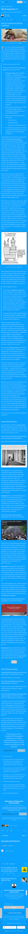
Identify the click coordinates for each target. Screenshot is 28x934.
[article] (14, 871)
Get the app (21, 927)
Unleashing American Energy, (13, 139)
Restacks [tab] (11, 845)
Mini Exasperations (6, 6)
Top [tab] (3, 863)
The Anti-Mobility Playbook (9, 868)
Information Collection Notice (15, 818)
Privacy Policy (16, 919)
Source (20, 43)
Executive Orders (10, 73)
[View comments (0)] (7, 19)
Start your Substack (10, 927)
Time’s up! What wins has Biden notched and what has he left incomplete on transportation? (13, 437)
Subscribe (19, 2)
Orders (18, 348)
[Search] (25, 863)
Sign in (25, 2)
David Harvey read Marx (9, 595)
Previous (6, 835)
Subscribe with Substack (15, 913)
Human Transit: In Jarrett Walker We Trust (8, 879)
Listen (24, 15)
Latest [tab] (6, 863)
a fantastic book (22, 656)
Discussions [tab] (12, 863)
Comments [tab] (4, 845)
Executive (13, 348)
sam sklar (7, 14)
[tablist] (7, 845)
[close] (24, 884)
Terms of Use (21, 817)
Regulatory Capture (17, 290)
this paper (9, 705)
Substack (7, 931)
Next (23, 835)
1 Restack (15, 825)
